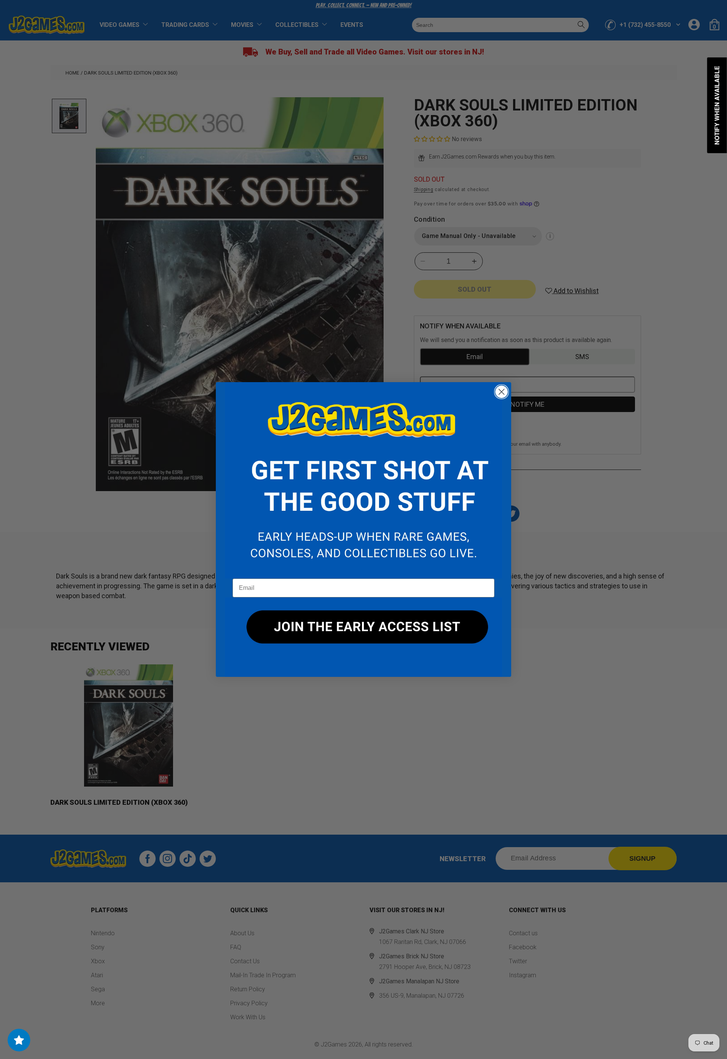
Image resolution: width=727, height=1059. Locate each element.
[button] (363, 480)
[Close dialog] (501, 391)
